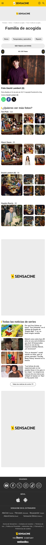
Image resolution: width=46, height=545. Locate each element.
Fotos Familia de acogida (33, 22)
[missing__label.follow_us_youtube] (7, 485)
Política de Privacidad (13, 526)
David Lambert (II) (12, 95)
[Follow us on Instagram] (26, 485)
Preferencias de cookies (23, 529)
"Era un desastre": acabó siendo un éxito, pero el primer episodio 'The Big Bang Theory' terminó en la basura (35, 356)
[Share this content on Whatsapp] (3, 99)
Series (10, 22)
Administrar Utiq (27, 526)
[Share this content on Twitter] (14, 99)
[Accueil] (21, 3)
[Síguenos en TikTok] (33, 485)
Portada (4, 22)
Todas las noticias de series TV (23, 384)
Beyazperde (34, 513)
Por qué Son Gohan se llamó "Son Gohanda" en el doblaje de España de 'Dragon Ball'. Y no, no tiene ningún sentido (35, 329)
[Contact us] (39, 485)
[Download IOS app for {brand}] (19, 500)
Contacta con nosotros (26, 524)
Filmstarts (18, 513)
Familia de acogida (19, 22)
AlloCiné (5, 513)
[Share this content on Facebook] (8, 99)
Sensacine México (30, 516)
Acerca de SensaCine (10, 524)
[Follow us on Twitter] (20, 485)
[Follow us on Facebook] (13, 485)
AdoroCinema (9, 516)
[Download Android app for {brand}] (26, 500)
